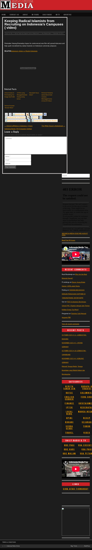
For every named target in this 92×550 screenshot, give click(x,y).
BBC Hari (69, 449)
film (43, 33)
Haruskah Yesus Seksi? (34, 94)
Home (4, 14)
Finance (69, 403)
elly (11, 33)
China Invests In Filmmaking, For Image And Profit (9, 95)
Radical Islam (47, 33)
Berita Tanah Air (19, 33)
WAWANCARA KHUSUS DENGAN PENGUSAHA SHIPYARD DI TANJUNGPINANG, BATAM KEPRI (73, 294)
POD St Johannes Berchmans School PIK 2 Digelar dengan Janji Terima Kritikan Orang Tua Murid (76, 306)
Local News (69, 412)
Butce (69, 392)
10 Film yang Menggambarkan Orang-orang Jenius (22, 96)
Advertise (68, 14)
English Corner (28, 33)
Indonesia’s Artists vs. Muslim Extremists (24, 51)
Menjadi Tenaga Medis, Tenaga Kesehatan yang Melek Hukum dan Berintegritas (73, 370)
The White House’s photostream (53, 126)
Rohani (69, 422)
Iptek (69, 407)
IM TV (58, 14)
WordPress (87, 546)
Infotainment (35, 33)
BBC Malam (69, 453)
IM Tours (35, 14)
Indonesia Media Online (13, 546)
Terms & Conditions (9, 542)
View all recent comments (70, 324)
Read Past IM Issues (68, 240)
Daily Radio (47, 14)
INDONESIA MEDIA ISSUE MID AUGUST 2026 (75, 234)
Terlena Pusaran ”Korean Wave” (9, 106)
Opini (69, 418)
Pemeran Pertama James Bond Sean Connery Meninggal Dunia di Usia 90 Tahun (47, 97)
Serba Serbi (69, 427)
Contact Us (14, 14)
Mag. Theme (74, 546)
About (25, 14)
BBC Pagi (69, 445)
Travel (69, 432)
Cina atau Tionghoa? (76, 489)
